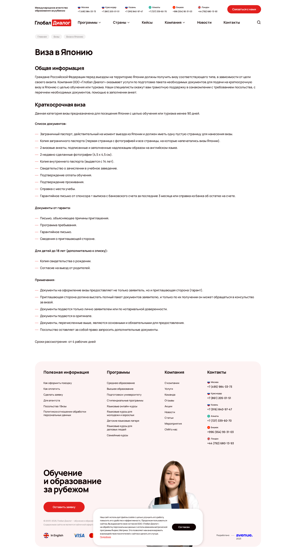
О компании (172, 383)
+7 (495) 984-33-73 (87, 11)
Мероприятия (173, 423)
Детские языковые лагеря (123, 420)
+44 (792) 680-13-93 (207, 11)
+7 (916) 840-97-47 (134, 11)
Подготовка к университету (124, 394)
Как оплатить (52, 389)
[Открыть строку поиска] (259, 22)
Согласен (184, 527)
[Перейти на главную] (53, 22)
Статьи (169, 418)
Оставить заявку (64, 507)
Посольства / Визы (55, 406)
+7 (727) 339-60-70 (158, 11)
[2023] (244, 535)
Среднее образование (121, 383)
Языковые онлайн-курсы (122, 406)
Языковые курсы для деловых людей (119, 427)
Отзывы (169, 400)
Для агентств (52, 400)
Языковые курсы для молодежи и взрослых (120, 413)
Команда (170, 394)
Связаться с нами (244, 9)
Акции (168, 406)
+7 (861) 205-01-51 (110, 11)
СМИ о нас (171, 429)
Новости (170, 412)
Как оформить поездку (58, 383)
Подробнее (105, 536)
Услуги (169, 389)
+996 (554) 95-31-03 (182, 11)
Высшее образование (120, 389)
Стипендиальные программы (125, 400)
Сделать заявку (53, 394)
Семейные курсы (117, 435)
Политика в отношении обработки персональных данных (65, 413)
